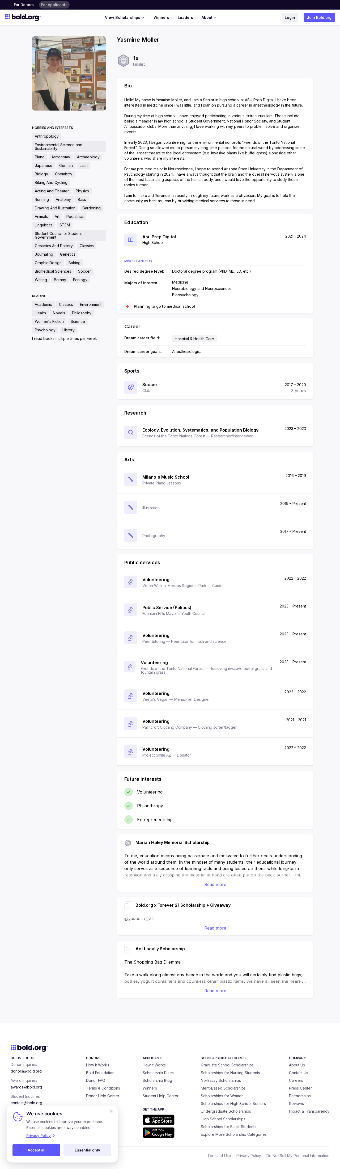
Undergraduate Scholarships (226, 1111)
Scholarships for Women (222, 1096)
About (207, 17)
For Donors (24, 4)
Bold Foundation (100, 1072)
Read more (215, 884)
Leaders (185, 17)
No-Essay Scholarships (221, 1080)
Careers (296, 1080)
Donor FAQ (95, 1080)
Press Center (300, 1088)
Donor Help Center (102, 1096)
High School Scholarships (223, 1119)
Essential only (87, 1150)
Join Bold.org (319, 17)
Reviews (296, 1103)
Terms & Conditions (103, 1088)
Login (290, 17)
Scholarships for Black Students (228, 1126)
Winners (161, 17)
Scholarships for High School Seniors (233, 1103)
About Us (297, 1065)
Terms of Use (219, 1155)
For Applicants (54, 4)
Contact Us (298, 1072)
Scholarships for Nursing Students (230, 1072)
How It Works (97, 1065)
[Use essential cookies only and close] (111, 1111)
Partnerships (300, 1096)
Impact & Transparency (309, 1111)
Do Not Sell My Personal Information (297, 1155)
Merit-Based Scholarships (223, 1088)
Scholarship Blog (157, 1080)
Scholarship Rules (158, 1072)
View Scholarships (122, 17)
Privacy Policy (248, 1155)
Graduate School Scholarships (227, 1065)
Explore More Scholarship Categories (234, 1134)
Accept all (36, 1150)
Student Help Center (160, 1096)
